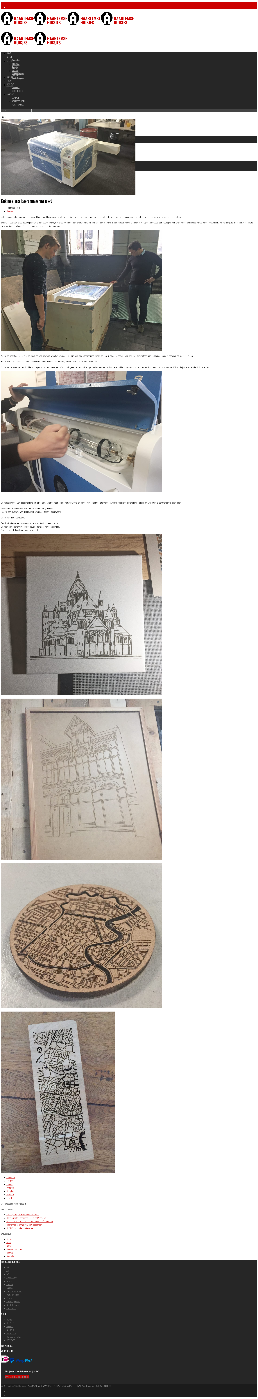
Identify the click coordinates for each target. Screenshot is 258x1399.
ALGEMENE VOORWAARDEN (40, 1386)
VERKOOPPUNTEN (18, 101)
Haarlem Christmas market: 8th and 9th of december (29, 1221)
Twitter (9, 1181)
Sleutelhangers (18, 78)
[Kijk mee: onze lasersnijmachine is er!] (68, 194)
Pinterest (10, 1187)
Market (9, 1239)
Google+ (10, 1191)
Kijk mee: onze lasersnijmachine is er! (26, 201)
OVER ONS (10, 84)
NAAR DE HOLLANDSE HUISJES (17, 1376)
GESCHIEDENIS (17, 90)
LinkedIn (10, 1194)
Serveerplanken (13, 1301)
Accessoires (11, 1277)
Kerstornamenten (14, 1291)
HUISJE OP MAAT (18, 104)
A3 (7, 1267)
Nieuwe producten (14, 1249)
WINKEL (9, 60)
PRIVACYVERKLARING (84, 1386)
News (8, 1246)
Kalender (15, 66)
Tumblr (9, 1184)
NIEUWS (9, 80)
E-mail (9, 1198)
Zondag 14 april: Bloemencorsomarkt (22, 1214)
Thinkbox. (107, 1386)
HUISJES (9, 77)
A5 (7, 1274)
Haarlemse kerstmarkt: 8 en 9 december (24, 1224)
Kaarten (15, 63)
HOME (8, 53)
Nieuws (9, 211)
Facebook (10, 1177)
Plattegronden (12, 1294)
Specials (10, 1256)
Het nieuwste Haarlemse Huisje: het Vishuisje (26, 1218)
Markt (8, 1242)
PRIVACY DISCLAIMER (63, 1386)
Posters (15, 70)
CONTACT (10, 94)
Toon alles (15, 60)
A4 (7, 1270)
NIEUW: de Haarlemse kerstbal (19, 1228)
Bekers (9, 1281)
